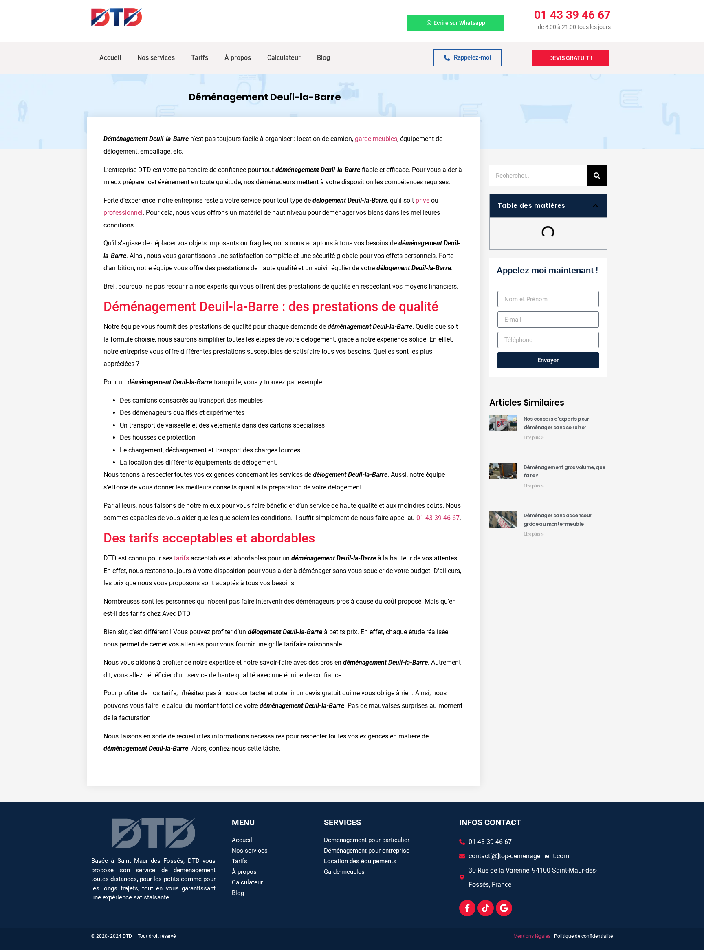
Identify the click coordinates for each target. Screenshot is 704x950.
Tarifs (199, 58)
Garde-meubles (344, 871)
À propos (237, 58)
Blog (323, 58)
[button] (595, 206)
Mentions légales (531, 936)
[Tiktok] (485, 908)
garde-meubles (376, 139)
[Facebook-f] (467, 908)
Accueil (110, 58)
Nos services (156, 58)
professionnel (123, 212)
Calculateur (284, 58)
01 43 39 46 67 (438, 518)
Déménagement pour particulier (366, 840)
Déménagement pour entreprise (366, 850)
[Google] (504, 908)
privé (422, 200)
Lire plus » (534, 437)
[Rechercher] (597, 175)
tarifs (181, 558)
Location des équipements (360, 861)
